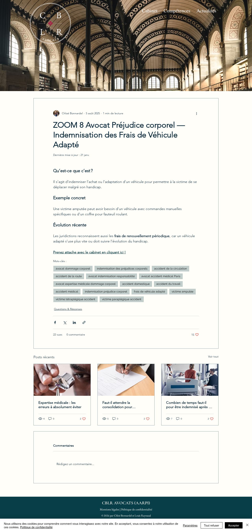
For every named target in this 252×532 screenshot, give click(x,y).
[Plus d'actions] (196, 113)
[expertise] (62, 380)
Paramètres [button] (190, 525)
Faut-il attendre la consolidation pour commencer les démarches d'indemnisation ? (123, 404)
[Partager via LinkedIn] (74, 322)
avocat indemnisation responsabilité (111, 276)
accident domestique (136, 283)
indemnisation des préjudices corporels (122, 268)
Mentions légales (109, 509)
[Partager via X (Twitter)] (65, 322)
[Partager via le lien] (84, 322)
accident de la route (69, 276)
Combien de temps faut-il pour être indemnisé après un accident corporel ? (189, 404)
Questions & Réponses (68, 309)
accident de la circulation (170, 268)
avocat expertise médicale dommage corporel (86, 283)
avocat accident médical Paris (160, 276)
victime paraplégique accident (121, 299)
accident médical (67, 291)
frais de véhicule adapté (149, 291)
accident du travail (168, 283)
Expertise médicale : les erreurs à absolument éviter (59, 404)
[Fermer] (247, 525)
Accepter (233, 525)
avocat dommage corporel (73, 268)
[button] (149, 10)
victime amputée (182, 291)
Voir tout (213, 356)
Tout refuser (211, 525)
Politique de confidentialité (136, 509)
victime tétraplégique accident (75, 299)
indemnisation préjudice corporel (106, 291)
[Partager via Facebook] (55, 322)
